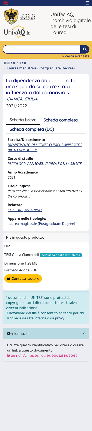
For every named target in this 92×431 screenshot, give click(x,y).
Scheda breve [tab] (22, 119)
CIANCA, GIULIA (22, 99)
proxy (59, 318)
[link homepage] (7, 3)
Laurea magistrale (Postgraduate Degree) (41, 68)
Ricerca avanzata (75, 56)
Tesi (23, 63)
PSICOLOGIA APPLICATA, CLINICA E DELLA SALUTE (45, 163)
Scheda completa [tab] (60, 120)
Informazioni (20, 333)
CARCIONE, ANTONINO (25, 210)
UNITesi (9, 63)
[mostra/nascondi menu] (87, 3)
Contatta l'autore (24, 278)
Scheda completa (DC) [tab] (32, 129)
